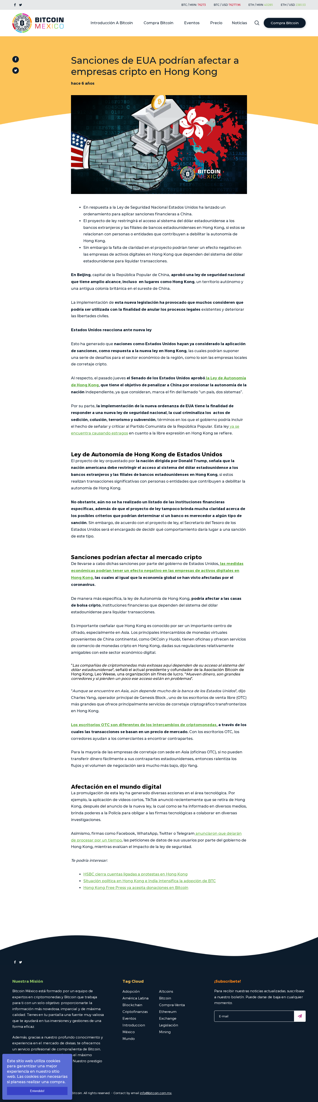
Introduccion (133, 1025)
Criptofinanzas (135, 1011)
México (128, 1032)
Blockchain (132, 1005)
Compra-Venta (172, 1005)
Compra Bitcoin (158, 23)
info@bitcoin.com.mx (156, 1093)
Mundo (128, 1038)
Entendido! (37, 1091)
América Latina (135, 998)
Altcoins (166, 991)
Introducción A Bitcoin (112, 23)
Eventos (192, 23)
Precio (216, 23)
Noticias (239, 23)
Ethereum (167, 1011)
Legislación (168, 1025)
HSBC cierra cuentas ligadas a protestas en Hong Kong (135, 874)
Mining (165, 1032)
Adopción (131, 991)
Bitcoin (165, 998)
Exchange (167, 1018)
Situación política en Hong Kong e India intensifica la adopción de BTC (149, 881)
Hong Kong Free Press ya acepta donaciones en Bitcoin (135, 887)
